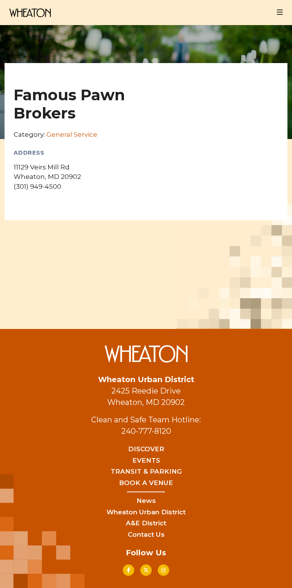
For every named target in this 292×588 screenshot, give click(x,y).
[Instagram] (163, 570)
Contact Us (146, 534)
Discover (146, 449)
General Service (71, 134)
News (146, 500)
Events (146, 460)
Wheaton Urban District (146, 512)
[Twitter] (146, 570)
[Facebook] (128, 570)
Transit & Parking (146, 471)
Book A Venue (146, 483)
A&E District (146, 523)
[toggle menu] (280, 12)
